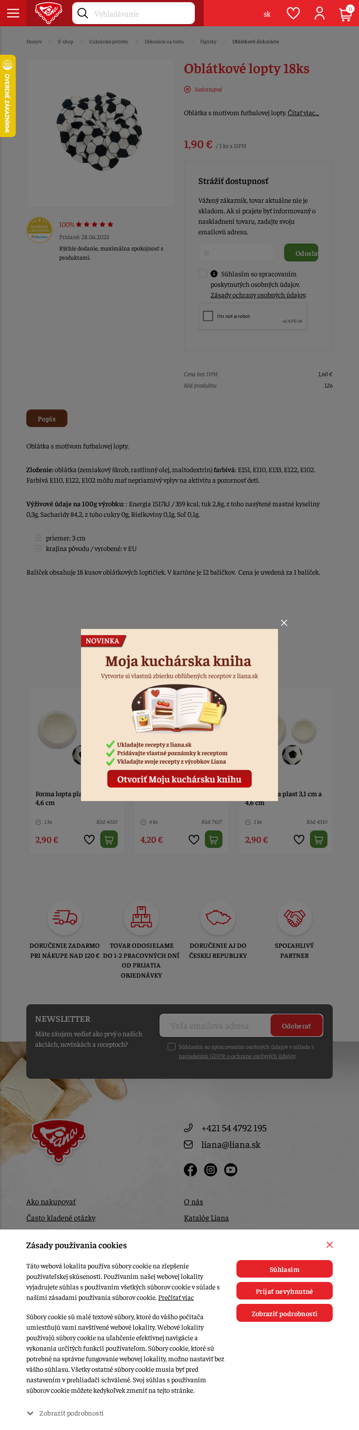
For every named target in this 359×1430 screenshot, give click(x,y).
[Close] (284, 623)
